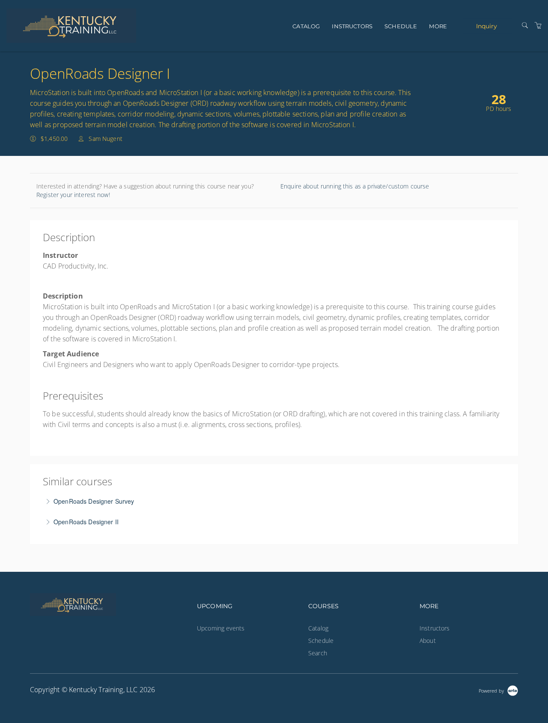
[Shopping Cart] (538, 25)
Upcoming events (220, 628)
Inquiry (486, 26)
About (428, 640)
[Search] (524, 25)
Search (317, 653)
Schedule (400, 26)
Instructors (352, 26)
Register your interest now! (73, 195)
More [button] (438, 26)
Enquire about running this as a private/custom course (354, 186)
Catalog (306, 26)
